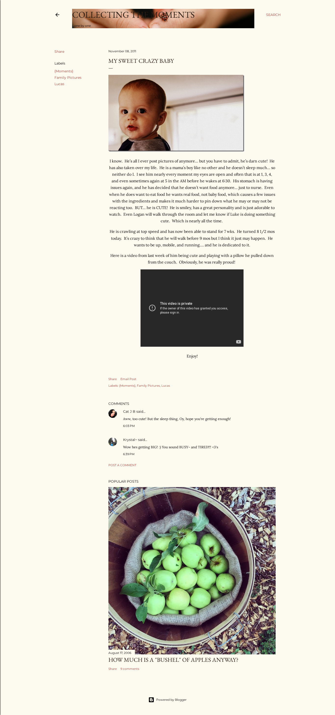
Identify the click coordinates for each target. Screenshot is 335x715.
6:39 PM (128, 454)
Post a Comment (122, 465)
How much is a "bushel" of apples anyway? (173, 659)
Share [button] (59, 51)
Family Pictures (67, 77)
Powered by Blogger (171, 700)
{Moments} (63, 71)
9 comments (129, 669)
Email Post (128, 379)
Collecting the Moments (133, 14)
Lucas (59, 84)
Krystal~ (130, 439)
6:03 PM (129, 426)
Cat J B (129, 411)
